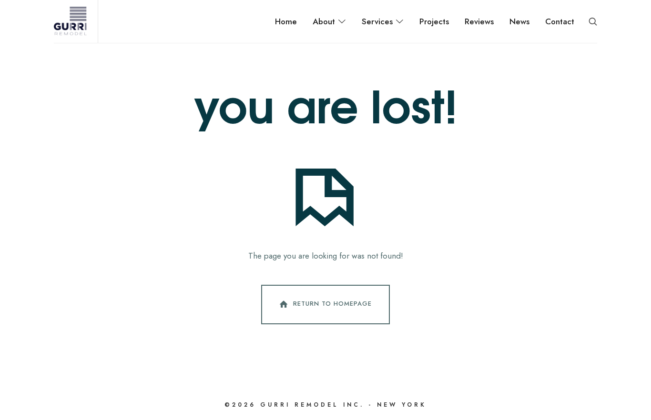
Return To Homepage (332, 303)
